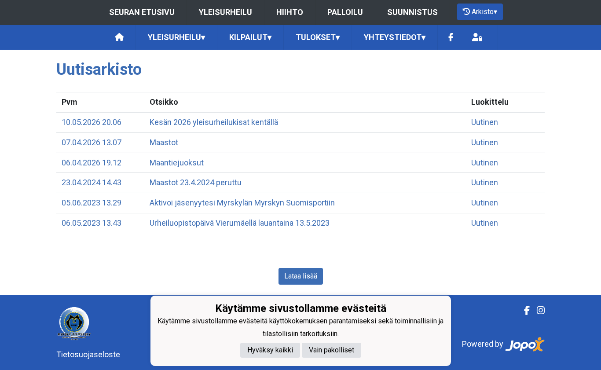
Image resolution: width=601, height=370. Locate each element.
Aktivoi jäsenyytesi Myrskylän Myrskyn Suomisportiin (242, 202)
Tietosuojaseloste (88, 354)
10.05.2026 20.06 (91, 122)
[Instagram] (537, 310)
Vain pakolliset (331, 350)
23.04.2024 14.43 (91, 182)
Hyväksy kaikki (270, 350)
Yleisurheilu (225, 12)
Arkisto (484, 11)
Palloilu (345, 12)
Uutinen (484, 122)
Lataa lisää (300, 276)
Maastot (164, 142)
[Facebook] (450, 37)
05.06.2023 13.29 (91, 202)
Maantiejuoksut (177, 162)
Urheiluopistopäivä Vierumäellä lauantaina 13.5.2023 (240, 222)
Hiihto (289, 12)
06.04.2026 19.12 (91, 162)
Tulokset (318, 37)
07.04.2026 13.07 (91, 142)
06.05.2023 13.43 (91, 222)
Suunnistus (412, 12)
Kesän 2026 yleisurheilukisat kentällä (214, 122)
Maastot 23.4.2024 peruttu (196, 182)
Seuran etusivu (142, 12)
